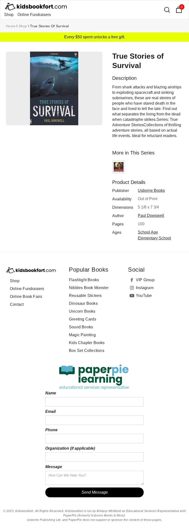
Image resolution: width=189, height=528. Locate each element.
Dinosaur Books (83, 303)
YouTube (144, 295)
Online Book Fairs (26, 296)
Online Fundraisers (34, 15)
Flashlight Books (84, 280)
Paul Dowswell (151, 215)
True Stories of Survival (49, 26)
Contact (17, 304)
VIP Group (145, 280)
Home (11, 26)
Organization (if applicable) (70, 448)
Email (50, 411)
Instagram (145, 288)
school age (148, 232)
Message (53, 467)
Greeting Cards (82, 319)
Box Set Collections (86, 350)
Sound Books (81, 327)
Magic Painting (82, 335)
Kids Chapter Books (87, 343)
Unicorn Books (82, 311)
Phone (51, 430)
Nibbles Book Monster (89, 288)
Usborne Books (151, 190)
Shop (9, 15)
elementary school (154, 238)
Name (50, 393)
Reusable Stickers (85, 295)
